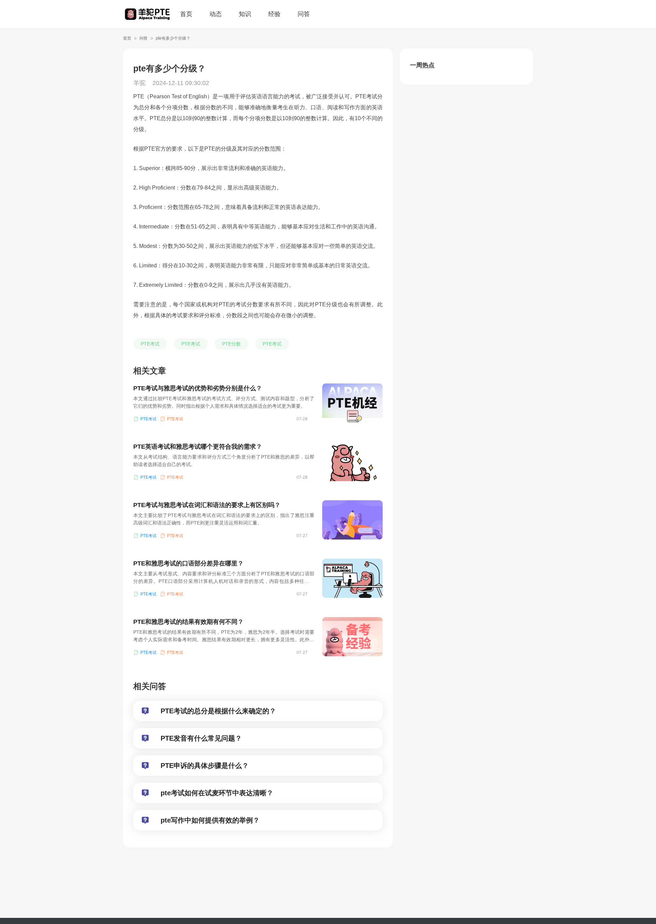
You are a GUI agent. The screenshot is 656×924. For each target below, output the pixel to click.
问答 (304, 14)
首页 (186, 14)
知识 (245, 14)
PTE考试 (150, 344)
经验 (274, 14)
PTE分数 (231, 344)
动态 (215, 14)
